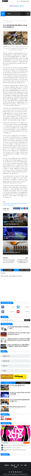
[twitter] (22, 1)
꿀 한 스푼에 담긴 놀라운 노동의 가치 (12, 252)
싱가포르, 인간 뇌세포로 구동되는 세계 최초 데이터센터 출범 (15, 237)
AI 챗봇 (15, 467)
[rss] (18, 1)
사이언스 (10, 20)
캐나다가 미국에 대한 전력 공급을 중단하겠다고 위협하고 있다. (20, 400)
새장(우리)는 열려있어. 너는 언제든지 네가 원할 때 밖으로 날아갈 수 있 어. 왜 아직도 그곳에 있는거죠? (18, 339)
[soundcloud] (28, 1)
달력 (25, 465)
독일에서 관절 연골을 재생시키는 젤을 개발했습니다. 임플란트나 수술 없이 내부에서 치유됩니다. (18, 345)
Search (27, 320)
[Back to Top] (22, 472)
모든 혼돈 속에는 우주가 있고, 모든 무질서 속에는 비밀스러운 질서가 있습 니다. (18, 333)
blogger (16, 270)
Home (4, 20)
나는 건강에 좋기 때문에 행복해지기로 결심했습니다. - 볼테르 (18, 327)
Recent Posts (8, 383)
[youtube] (26, 1)
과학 (7, 20)
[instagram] (24, 1)
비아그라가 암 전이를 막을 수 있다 (11, 224)
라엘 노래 (13, 465)
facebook (27, 270)
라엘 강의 (6, 465)
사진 (18, 465)
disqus (21, 270)
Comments (23, 383)
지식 (22, 465)
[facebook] (20, 1)
